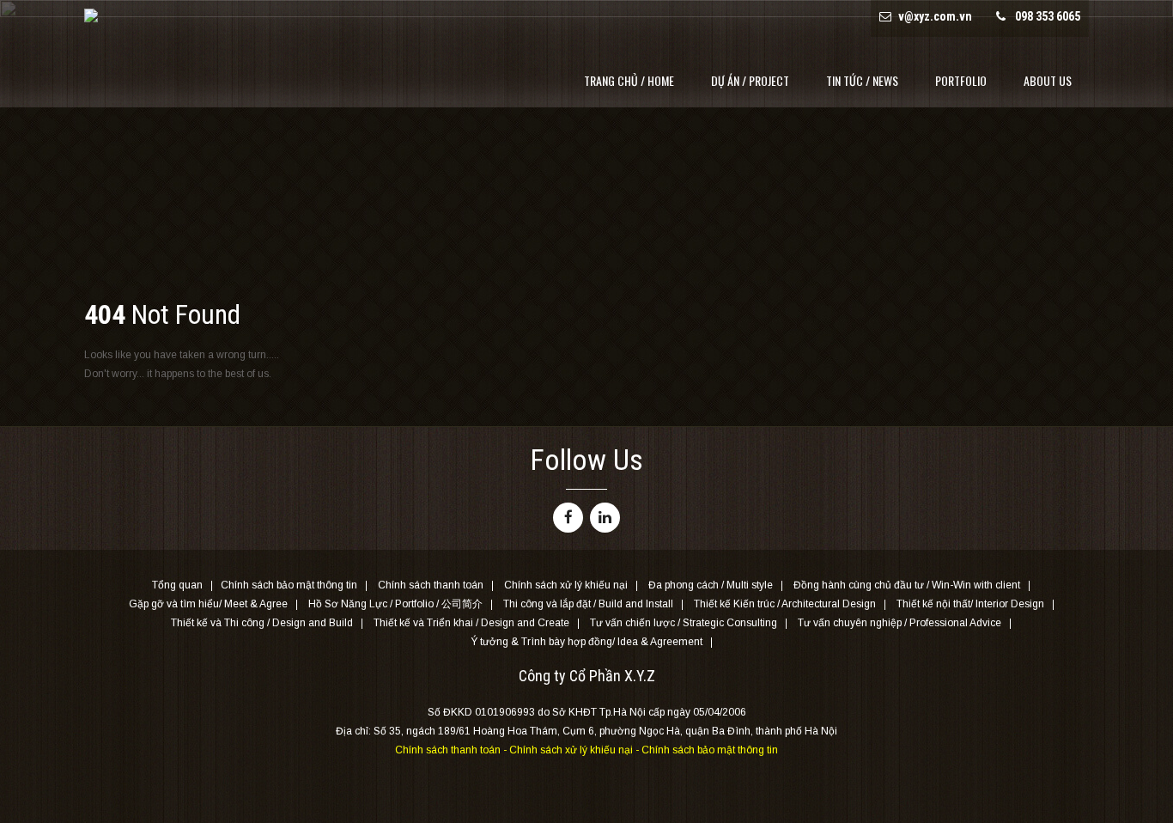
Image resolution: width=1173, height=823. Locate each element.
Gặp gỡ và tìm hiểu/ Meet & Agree (208, 605)
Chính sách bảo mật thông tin (289, 586)
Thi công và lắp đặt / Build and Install (588, 605)
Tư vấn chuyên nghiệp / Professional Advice (899, 624)
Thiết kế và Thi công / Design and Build (262, 624)
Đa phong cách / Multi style (710, 586)
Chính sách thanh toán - (452, 750)
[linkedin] (605, 518)
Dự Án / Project (750, 80)
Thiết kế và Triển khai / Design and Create (471, 624)
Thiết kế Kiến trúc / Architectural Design (785, 605)
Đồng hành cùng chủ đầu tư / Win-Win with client (906, 586)
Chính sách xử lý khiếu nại (566, 586)
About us (1048, 80)
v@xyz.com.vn (935, 16)
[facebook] (568, 518)
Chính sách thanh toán (430, 586)
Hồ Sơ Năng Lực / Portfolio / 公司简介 (395, 605)
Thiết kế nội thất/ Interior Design (970, 605)
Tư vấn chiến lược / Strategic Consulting (683, 624)
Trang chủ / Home (629, 80)
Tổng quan (177, 586)
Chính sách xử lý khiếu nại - (575, 750)
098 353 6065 (1047, 16)
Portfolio (961, 80)
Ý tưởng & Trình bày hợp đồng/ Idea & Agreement (586, 642)
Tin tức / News (862, 80)
